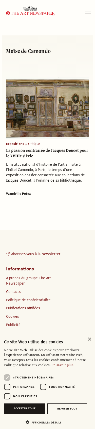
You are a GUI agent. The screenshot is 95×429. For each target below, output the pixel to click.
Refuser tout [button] (67, 409)
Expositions (15, 144)
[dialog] (47, 381)
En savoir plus (62, 365)
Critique (34, 144)
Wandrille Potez (18, 193)
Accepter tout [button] (24, 408)
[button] (45, 422)
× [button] (89, 339)
